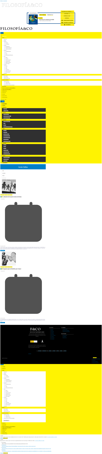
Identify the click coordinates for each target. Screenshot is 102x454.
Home (3, 170)
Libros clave (6, 58)
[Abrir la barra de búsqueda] (6, 99)
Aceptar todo (5, 438)
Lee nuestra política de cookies (39, 440)
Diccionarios (5, 73)
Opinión (6, 68)
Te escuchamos (7, 69)
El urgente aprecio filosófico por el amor (11, 268)
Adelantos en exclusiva (8, 62)
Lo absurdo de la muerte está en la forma (11, 196)
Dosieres (5, 40)
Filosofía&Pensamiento (8, 51)
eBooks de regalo (7, 63)
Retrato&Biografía (7, 46)
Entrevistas (5, 41)
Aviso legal (3, 431)
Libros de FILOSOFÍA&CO (7, 141)
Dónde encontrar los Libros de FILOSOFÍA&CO (9, 418)
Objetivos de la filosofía (8, 403)
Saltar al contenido (3, 0)
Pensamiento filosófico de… (8, 47)
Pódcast (3, 155)
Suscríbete (4, 35)
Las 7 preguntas (6, 110)
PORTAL (3, 37)
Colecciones (5, 39)
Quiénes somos (4, 92)
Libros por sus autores (8, 392)
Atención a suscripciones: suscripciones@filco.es (8, 426)
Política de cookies (4, 95)
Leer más (2, 250)
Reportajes (5, 50)
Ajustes (1, 438)
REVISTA (3, 74)
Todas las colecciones (6, 81)
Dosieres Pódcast (6, 159)
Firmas (6, 67)
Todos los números (6, 77)
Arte (5, 52)
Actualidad (5, 397)
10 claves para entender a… (7, 116)
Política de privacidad (4, 97)
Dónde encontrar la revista (7, 78)
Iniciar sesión (4, 86)
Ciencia (5, 125)
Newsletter (4, 36)
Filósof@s (5, 45)
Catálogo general (7, 82)
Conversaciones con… (6, 157)
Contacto (29, 353)
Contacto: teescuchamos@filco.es (6, 89)
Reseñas (6, 57)
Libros (4, 56)
